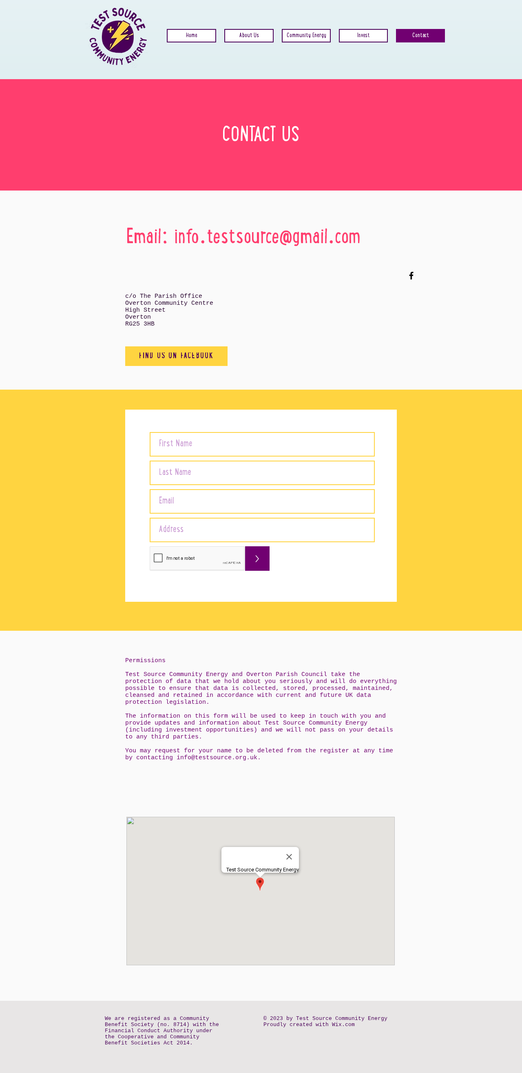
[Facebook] (411, 275)
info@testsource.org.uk (217, 757)
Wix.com (343, 1025)
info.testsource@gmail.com (267, 238)
